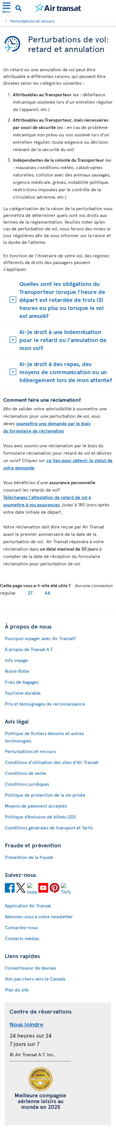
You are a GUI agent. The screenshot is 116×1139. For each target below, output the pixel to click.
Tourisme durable (23, 693)
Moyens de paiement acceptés (36, 806)
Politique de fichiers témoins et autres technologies (44, 737)
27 (30, 593)
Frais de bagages (22, 682)
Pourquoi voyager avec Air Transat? (40, 638)
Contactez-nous (21, 927)
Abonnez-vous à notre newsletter (39, 916)
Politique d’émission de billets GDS (40, 817)
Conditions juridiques (27, 784)
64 (47, 593)
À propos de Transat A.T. (29, 649)
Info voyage (16, 660)
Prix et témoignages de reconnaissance (45, 704)
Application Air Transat (28, 906)
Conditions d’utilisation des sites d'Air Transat (51, 762)
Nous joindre (26, 1024)
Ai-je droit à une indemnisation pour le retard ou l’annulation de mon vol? (62, 340)
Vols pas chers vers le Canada (35, 979)
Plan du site (17, 990)
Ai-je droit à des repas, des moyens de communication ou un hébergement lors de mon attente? (65, 372)
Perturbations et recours (32, 20)
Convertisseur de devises (30, 968)
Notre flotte (17, 671)
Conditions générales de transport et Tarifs (49, 828)
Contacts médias (22, 938)
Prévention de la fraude (29, 857)
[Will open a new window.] (10, 889)
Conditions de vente (25, 773)
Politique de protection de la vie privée (45, 795)
